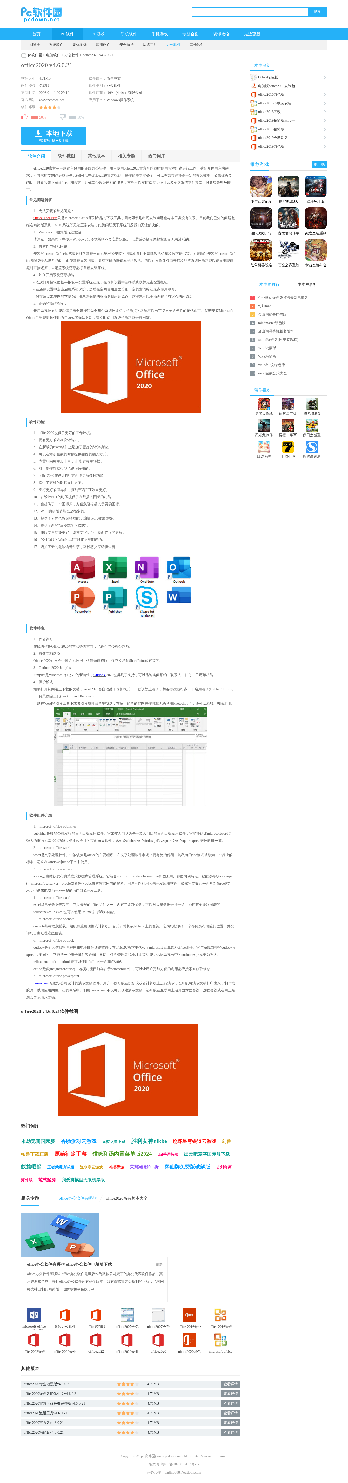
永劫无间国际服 (38, 1141)
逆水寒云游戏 (91, 1167)
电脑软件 (53, 55)
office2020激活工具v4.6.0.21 (45, 1413)
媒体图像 (80, 45)
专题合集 (190, 34)
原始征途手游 (71, 1154)
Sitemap (221, 1456)
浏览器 (34, 45)
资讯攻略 (221, 34)
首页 (36, 34)
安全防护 (126, 45)
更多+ (160, 1264)
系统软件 (56, 45)
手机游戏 (160, 34)
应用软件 (103, 45)
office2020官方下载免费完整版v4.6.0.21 (54, 1403)
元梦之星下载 (113, 1142)
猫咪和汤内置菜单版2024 (122, 1154)
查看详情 (231, 1384)
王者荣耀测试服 (60, 1167)
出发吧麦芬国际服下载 (207, 1154)
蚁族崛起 (31, 1166)
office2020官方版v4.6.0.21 (44, 1423)
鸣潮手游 (116, 1167)
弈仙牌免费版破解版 (187, 1166)
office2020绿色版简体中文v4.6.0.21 (51, 1394)
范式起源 (47, 1179)
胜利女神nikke (149, 1141)
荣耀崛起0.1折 (144, 1166)
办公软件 (173, 45)
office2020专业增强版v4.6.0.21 (47, 1384)
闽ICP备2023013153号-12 (179, 1464)
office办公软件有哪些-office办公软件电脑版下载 (69, 1264)
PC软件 (67, 34)
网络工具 (150, 45)
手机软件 (129, 34)
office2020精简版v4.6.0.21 (44, 1432)
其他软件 (197, 45)
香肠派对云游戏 (79, 1141)
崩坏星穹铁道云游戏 (194, 1141)
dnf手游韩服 (168, 1154)
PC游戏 (98, 34)
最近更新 (252, 34)
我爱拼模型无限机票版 (83, 1179)
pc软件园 (35, 55)
